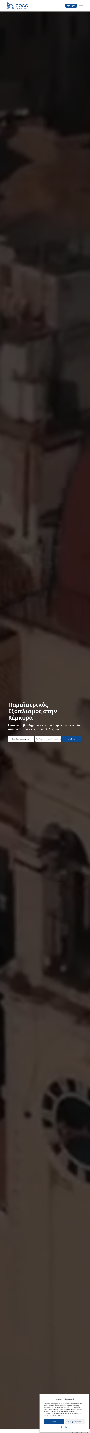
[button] (83, 1399)
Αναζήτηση (72, 739)
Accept (53, 1422)
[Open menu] (80, 6)
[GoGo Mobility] (17, 9)
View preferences (74, 1422)
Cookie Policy (63, 1427)
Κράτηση (71, 5)
